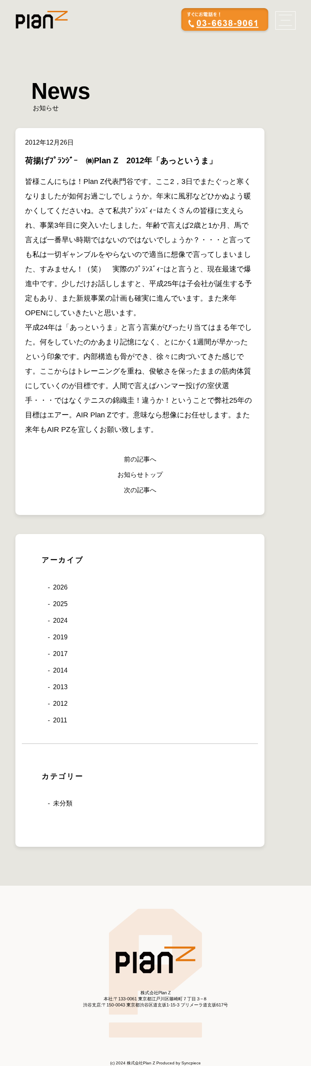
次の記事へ (140, 490)
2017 (60, 653)
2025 (60, 603)
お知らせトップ (140, 474)
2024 (60, 620)
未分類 (62, 803)
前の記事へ (140, 459)
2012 (60, 703)
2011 (60, 720)
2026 (60, 587)
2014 (60, 670)
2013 (60, 687)
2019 (60, 637)
